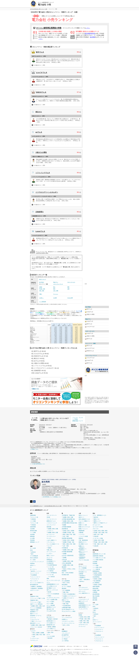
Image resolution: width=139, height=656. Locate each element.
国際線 (54, 626)
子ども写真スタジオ (52, 586)
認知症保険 (95, 588)
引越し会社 (49, 549)
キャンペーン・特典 (90, 343)
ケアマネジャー (72, 596)
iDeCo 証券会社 (34, 557)
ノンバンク (38, 571)
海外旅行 (55, 619)
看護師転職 (81, 530)
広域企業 (96, 536)
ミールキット (50, 530)
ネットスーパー (51, 534)
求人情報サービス (83, 544)
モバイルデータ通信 (98, 526)
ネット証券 (33, 548)
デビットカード (34, 580)
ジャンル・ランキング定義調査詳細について (77, 419)
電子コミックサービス (52, 590)
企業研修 (81, 573)
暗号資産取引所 (34, 584)
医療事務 (67, 590)
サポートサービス (71, 282)
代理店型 (33, 519)
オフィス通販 (50, 603)
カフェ (48, 582)
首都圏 (33, 606)
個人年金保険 (96, 596)
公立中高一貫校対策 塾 (67, 555)
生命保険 (32, 534)
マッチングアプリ (83, 609)
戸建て (40, 294)
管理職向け (82, 577)
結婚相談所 (81, 603)
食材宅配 (49, 526)
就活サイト (81, 517)
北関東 (37, 632)
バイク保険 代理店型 (98, 559)
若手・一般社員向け (85, 579)
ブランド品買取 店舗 (52, 599)
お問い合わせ (69, 646)
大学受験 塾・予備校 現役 (68, 515)
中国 (106, 532)
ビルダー (33, 630)
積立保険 (95, 600)
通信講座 (64, 588)
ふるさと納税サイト (52, 540)
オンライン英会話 (66, 586)
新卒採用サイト (83, 549)
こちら (88, 28)
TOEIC (64, 594)
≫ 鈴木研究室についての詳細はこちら (51, 496)
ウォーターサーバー (52, 515)
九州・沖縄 (55, 290)
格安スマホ (96, 519)
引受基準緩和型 (98, 575)
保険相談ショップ (34, 542)
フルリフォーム (35, 619)
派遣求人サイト (83, 542)
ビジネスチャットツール (85, 570)
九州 (43, 606)
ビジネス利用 (51, 636)
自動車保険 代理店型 (98, 555)
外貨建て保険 (96, 590)
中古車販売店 (50, 563)
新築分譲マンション (35, 623)
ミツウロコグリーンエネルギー (46, 192)
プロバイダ (95, 528)
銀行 (32, 554)
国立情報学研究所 (90, 33)
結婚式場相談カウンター (85, 605)
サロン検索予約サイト (84, 593)
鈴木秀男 (92, 37)
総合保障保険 (96, 594)
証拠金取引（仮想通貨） (37, 588)
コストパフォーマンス (58, 284)
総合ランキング (42, 279)
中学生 (69, 569)
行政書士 (65, 596)
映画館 (80, 615)
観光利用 (50, 638)
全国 (88, 622)
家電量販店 (64, 631)
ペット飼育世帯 (42, 301)
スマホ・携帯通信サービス (99, 515)
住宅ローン (33, 565)
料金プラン (55, 282)
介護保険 (95, 592)
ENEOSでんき (41, 92)
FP (63, 590)
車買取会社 (49, 559)
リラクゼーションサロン (68, 621)
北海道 (40, 287)
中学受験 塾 (65, 548)
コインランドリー (51, 524)
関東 (68, 287)
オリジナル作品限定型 (53, 593)
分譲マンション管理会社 (36, 604)
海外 (52, 632)
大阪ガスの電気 (41, 152)
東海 (54, 288)
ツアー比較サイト (51, 628)
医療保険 (32, 536)
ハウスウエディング (84, 599)
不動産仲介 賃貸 (34, 609)
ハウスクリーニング (52, 523)
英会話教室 (64, 584)
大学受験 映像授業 (66, 526)
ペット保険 (33, 532)
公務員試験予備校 (66, 607)
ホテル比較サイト (51, 622)
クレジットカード (34, 573)
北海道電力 (39, 212)
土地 (43, 598)
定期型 (100, 573)
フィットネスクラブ (67, 617)
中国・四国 (41, 290)
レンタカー (49, 553)
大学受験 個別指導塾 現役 (68, 519)
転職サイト (81, 523)
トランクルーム (51, 542)
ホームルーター (97, 524)
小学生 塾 (64, 559)
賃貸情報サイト (34, 611)
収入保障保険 (97, 580)
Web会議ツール (83, 571)
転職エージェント (83, 528)
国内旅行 (50, 619)
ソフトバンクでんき (42, 173)
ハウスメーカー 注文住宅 (36, 627)
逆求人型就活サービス (84, 519)
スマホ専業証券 (34, 555)
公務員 (64, 598)
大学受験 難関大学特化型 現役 (69, 523)
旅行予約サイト (51, 617)
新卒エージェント (83, 552)
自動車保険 (33, 515)
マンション (55, 294)
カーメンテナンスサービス (53, 580)
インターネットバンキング (37, 561)
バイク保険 (33, 521)
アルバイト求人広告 (84, 560)
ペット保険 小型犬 (97, 567)
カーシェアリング (51, 551)
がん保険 (32, 538)
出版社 (49, 595)
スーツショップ (66, 637)
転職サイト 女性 (83, 524)
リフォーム (33, 617)
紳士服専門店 (65, 635)
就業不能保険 (96, 586)
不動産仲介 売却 (34, 596)
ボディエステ (82, 591)
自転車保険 (33, 526)
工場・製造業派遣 (83, 540)
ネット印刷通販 (83, 568)
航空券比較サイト (51, 621)
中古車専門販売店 (52, 565)
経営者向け (82, 575)
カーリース (49, 557)
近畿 (68, 288)
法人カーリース (83, 566)
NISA (31, 550)
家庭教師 (64, 570)
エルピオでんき (41, 72)
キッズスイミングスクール (68, 623)
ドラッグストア (66, 633)
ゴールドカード (35, 578)
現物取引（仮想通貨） (36, 586)
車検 (48, 578)
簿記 (67, 592)
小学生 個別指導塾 (66, 563)
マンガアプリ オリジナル (53, 597)
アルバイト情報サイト (84, 521)
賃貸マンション (34, 613)
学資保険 (32, 540)
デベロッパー (34, 640)
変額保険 (95, 598)
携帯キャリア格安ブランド (100, 523)
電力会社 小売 (50, 609)
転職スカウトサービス (84, 526)
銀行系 (33, 571)
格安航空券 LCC (51, 624)
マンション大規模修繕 (35, 608)
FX (31, 567)
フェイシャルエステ (84, 589)
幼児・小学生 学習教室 (67, 572)
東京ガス (38, 112)
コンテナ (50, 546)
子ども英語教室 (66, 580)
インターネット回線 (98, 538)
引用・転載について (78, 646)
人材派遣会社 (82, 558)
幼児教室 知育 (65, 574)
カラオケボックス (83, 624)
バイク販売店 (50, 570)
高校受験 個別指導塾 (67, 538)
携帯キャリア (97, 521)
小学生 (73, 569)
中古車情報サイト (51, 561)
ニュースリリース (52, 646)
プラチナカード (99, 631)
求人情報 (85, 646)
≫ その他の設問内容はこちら (37, 464)
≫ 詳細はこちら (34, 449)
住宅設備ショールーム (35, 615)
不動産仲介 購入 (34, 600)
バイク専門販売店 (52, 572)
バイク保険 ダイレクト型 (99, 557)
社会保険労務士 (71, 594)
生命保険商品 (96, 577)
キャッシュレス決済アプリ (37, 582)
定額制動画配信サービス (53, 584)
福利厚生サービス (51, 607)
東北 (54, 287)
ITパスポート (70, 598)
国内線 (49, 626)
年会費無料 (34, 575)
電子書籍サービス (51, 588)
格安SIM (96, 517)
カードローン (33, 569)
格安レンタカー (51, 555)
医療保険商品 (96, 571)
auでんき (38, 132)
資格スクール (65, 600)
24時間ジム (65, 619)
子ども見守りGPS (51, 611)
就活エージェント (83, 515)
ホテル (48, 634)
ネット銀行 (33, 559)
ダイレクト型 (34, 517)
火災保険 (32, 528)
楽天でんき (40, 52)
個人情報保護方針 (61, 646)
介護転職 (81, 532)
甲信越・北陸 (42, 288)
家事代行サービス (51, 521)
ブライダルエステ (83, 587)
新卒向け (82, 581)
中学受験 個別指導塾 (67, 551)
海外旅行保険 (33, 530)
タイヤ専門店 (65, 640)
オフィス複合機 (51, 605)
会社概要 (45, 646)
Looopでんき (40, 231)
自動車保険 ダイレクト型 (99, 554)
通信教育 (64, 567)
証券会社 (33, 552)
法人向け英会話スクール (68, 609)
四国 (95, 534)
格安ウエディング (83, 601)
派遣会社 (81, 538)
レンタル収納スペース (53, 544)
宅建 (64, 592)
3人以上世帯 (70, 297)
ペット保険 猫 (96, 569)
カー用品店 (64, 639)
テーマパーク (82, 626)
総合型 (49, 592)
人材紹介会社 (82, 555)
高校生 (64, 569)
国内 (49, 632)
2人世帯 (55, 297)
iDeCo (94, 612)
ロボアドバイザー (34, 590)
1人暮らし (41, 297)
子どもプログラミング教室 (68, 611)
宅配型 (49, 548)
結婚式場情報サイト (84, 607)
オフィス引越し (51, 601)
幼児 (64, 582)
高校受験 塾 (65, 528)
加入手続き (41, 282)
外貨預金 (32, 563)
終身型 (95, 573)
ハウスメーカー (35, 638)
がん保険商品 (96, 582)
